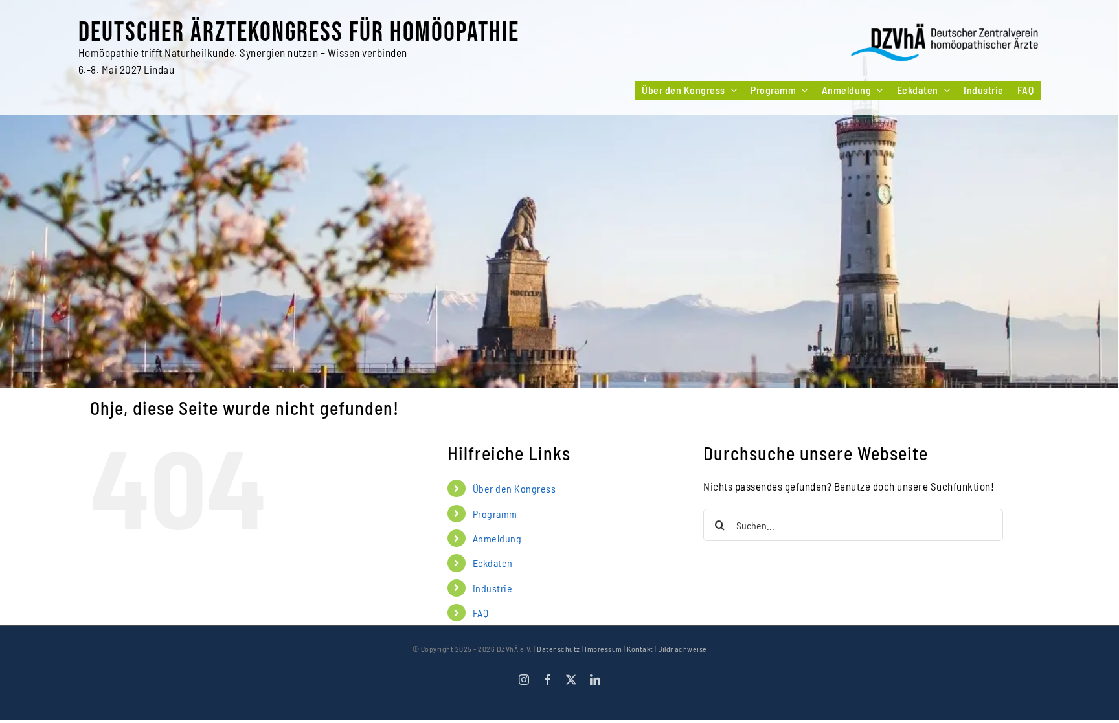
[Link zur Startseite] (945, 43)
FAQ (481, 612)
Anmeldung (497, 538)
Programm (495, 513)
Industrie (493, 588)
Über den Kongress (514, 488)
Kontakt (640, 648)
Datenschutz (558, 648)
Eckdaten (493, 563)
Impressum (603, 648)
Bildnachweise (682, 648)
